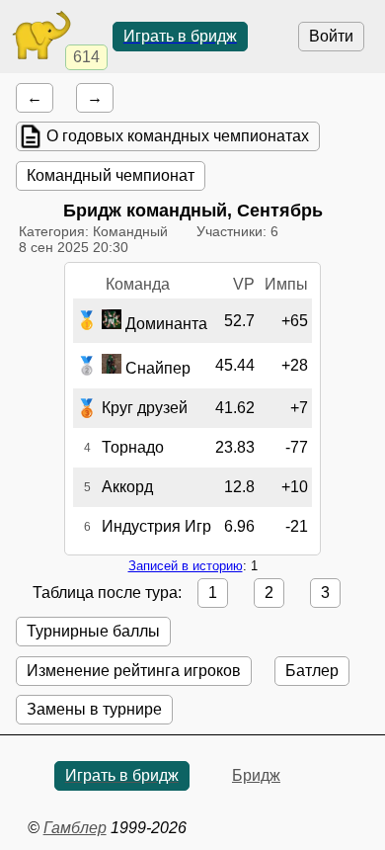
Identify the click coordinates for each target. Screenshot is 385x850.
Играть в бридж (180, 36)
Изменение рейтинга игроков (134, 670)
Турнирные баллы (93, 631)
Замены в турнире (94, 709)
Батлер (312, 670)
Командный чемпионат (110, 175)
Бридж (256, 775)
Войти (331, 36)
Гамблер (75, 827)
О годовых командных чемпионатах (177, 136)
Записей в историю (185, 565)
